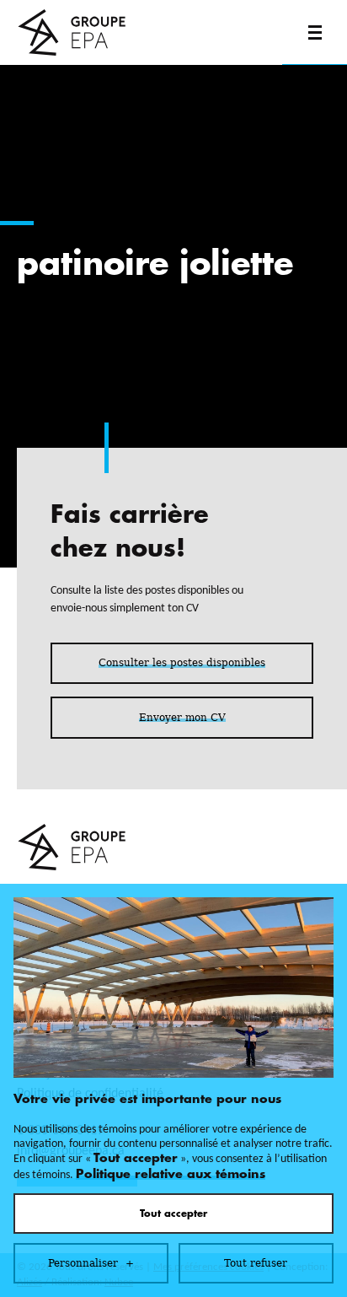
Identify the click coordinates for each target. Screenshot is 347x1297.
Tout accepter (173, 1213)
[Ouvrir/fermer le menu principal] (314, 32)
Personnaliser (91, 1263)
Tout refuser (255, 1263)
